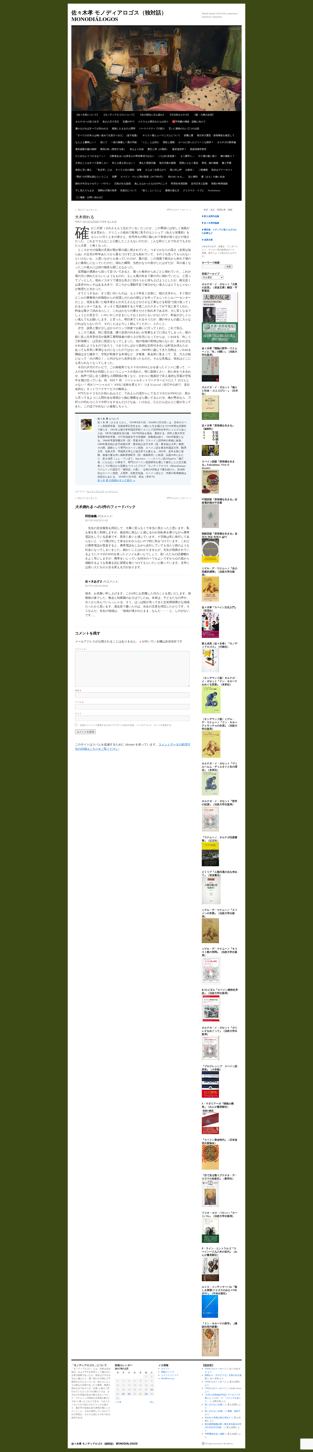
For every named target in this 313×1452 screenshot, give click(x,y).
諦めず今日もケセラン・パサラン (93, 183)
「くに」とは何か (149, 142)
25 (123, 1393)
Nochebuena (214, 190)
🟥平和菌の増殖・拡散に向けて (189, 121)
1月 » (152, 1401)
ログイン (165, 1368)
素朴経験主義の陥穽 (86, 149)
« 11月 (118, 1401)
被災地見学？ (179, 149)
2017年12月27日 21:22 (96, 520)
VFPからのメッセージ (179, 209)
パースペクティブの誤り (152, 128)
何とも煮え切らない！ (123, 162)
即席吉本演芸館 (179, 183)
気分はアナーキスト (222, 169)
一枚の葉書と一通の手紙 (124, 142)
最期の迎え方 (172, 190)
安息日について (128, 190)
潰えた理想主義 (147, 162)
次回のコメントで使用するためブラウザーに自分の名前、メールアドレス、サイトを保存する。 (126, 724)
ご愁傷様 (203, 169)
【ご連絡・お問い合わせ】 (89, 197)
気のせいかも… (176, 176)
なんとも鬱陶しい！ (86, 142)
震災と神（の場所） (158, 149)
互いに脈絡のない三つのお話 (184, 128)
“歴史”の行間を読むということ (91, 176)
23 (152, 1389)
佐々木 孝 (112, 221)
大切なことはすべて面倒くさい (91, 162)
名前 (78, 690)
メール (79, 701)
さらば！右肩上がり (155, 169)
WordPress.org (167, 1378)
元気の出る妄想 (122, 183)
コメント (80, 648)
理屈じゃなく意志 (188, 162)
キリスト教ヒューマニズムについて (161, 135)
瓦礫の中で (128, 121)
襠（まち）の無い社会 (213, 176)
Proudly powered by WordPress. (219, 1443)
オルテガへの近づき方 (87, 121)
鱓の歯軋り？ (228, 156)
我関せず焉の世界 (107, 190)
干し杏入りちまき (84, 190)
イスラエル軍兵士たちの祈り (153, 121)
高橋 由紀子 (234, 1410)
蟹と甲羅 (226, 162)
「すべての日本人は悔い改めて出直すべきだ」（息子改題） (107, 135)
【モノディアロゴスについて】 (119, 114)
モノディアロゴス (95, 491)
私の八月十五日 (111, 121)
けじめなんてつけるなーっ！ (90, 156)
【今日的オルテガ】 (179, 114)
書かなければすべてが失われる (91, 128)
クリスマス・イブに (193, 190)
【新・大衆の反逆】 (204, 114)
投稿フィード (167, 1371)
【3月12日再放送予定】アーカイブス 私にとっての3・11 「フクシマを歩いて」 (223, 1398)
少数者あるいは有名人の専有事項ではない (132, 156)
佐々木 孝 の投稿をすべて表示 (116, 480)
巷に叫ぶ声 (176, 169)
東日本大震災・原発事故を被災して (216, 135)
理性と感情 (169, 142)
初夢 (114, 176)
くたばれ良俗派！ (167, 156)
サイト (78, 713)
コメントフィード (170, 1375)
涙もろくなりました (86, 209)
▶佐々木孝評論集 (210, 222)
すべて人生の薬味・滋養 (128, 169)
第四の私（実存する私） (113, 149)
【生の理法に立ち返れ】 (152, 114)
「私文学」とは (103, 169)
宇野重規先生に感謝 (214, 1433)
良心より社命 (137, 149)
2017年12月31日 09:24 (96, 585)
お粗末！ (190, 169)
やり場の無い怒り (207, 156)
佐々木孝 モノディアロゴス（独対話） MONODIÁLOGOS (119, 15)
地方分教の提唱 (167, 162)
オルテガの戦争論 (226, 142)
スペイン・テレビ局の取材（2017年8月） (142, 176)
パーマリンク (111, 491)
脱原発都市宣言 (198, 149)
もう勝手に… (187, 156)
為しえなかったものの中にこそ (150, 183)
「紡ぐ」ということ (151, 190)
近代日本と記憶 (199, 183)
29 (146, 1393)
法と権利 (193, 176)
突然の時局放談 (219, 183)
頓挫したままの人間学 (123, 128)
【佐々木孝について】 (87, 114)
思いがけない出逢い (214, 1404)
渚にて (103, 142)
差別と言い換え (83, 169)
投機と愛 (188, 135)
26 (129, 1393)
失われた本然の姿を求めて (218, 1417)
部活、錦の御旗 (210, 162)
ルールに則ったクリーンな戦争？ (196, 142)
